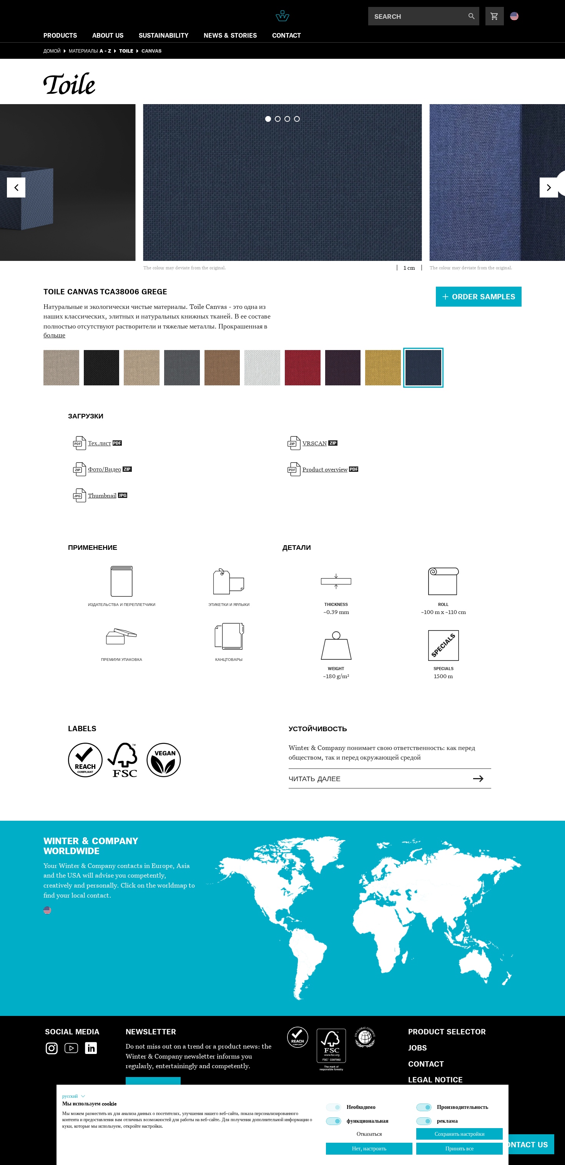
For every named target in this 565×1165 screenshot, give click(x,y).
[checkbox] (333, 1107)
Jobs (417, 1047)
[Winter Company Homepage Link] (282, 15)
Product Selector (447, 1031)
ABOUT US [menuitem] (107, 35)
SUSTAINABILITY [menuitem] (163, 35)
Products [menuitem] (60, 35)
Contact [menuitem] (286, 35)
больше (54, 334)
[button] (73, 1096)
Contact (426, 1063)
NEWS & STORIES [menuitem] (230, 35)
